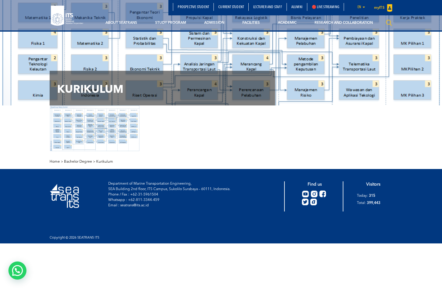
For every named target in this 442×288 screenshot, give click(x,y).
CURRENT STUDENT (231, 7)
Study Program (170, 23)
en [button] (360, 7)
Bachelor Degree (78, 162)
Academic (287, 23)
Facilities (251, 23)
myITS (379, 8)
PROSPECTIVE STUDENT (193, 7)
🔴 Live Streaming (325, 7)
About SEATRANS (121, 23)
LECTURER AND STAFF (267, 7)
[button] (17, 270)
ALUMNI (296, 7)
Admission (214, 23)
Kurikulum (104, 162)
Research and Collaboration (344, 23)
